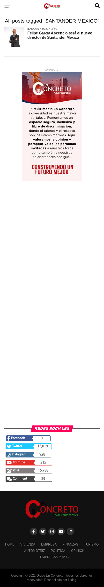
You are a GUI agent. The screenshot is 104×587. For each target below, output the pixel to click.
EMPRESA (49, 544)
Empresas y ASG (54, 557)
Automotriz (34, 551)
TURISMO (91, 544)
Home (10, 544)
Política (58, 551)
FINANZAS (70, 544)
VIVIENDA (27, 544)
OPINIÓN (77, 551)
